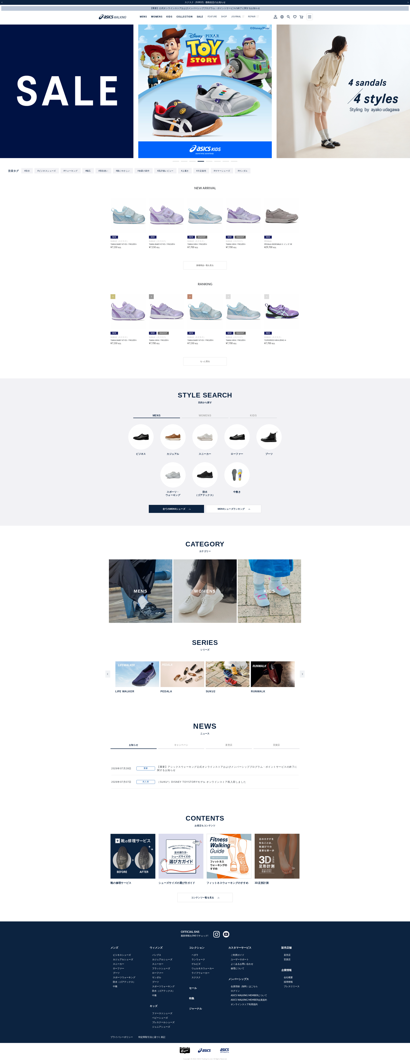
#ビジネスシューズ (46, 171)
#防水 (27, 171)
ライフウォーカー (200, 973)
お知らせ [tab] (133, 745)
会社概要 (288, 977)
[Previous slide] (107, 674)
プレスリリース (291, 986)
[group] (66, 91)
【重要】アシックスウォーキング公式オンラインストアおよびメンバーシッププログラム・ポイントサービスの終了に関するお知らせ (227, 768)
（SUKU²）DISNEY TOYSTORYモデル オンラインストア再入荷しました (201, 781)
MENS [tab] (157, 415)
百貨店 (287, 959)
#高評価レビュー (165, 171)
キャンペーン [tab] (181, 745)
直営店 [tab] (228, 745)
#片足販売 (201, 171)
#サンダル (243, 171)
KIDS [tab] (253, 415)
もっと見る (205, 361)
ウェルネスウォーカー (203, 968)
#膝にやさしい (123, 171)
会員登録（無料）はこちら (244, 986)
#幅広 (88, 171)
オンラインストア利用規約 (244, 1004)
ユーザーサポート (240, 959)
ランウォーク (198, 959)
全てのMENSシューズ (174, 509)
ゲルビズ (196, 964)
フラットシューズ (161, 968)
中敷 (115, 986)
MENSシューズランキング (231, 509)
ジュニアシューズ (161, 1027)
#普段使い (103, 171)
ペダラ (195, 955)
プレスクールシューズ (163, 1022)
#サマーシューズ (222, 171)
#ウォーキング (71, 171)
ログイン (235, 991)
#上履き (185, 171)
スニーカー (118, 964)
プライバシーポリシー (122, 1037)
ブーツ (116, 973)
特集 (191, 998)
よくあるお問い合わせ (242, 964)
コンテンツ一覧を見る (202, 897)
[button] (176, 161)
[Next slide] (302, 674)
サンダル (156, 977)
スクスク (196, 977)
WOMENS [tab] (205, 415)
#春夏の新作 (143, 171)
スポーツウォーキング (124, 977)
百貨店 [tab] (276, 745)
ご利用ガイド (237, 955)
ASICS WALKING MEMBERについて (249, 995)
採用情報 (288, 982)
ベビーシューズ (160, 1018)
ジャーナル (195, 1008)
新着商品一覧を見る (205, 265)
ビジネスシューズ (122, 955)
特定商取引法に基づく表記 (151, 1037)
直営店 (287, 955)
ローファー (118, 968)
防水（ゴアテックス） (124, 982)
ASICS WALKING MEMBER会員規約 (249, 1000)
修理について (237, 968)
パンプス (156, 955)
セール (193, 988)
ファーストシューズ (162, 1013)
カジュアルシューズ (123, 959)
